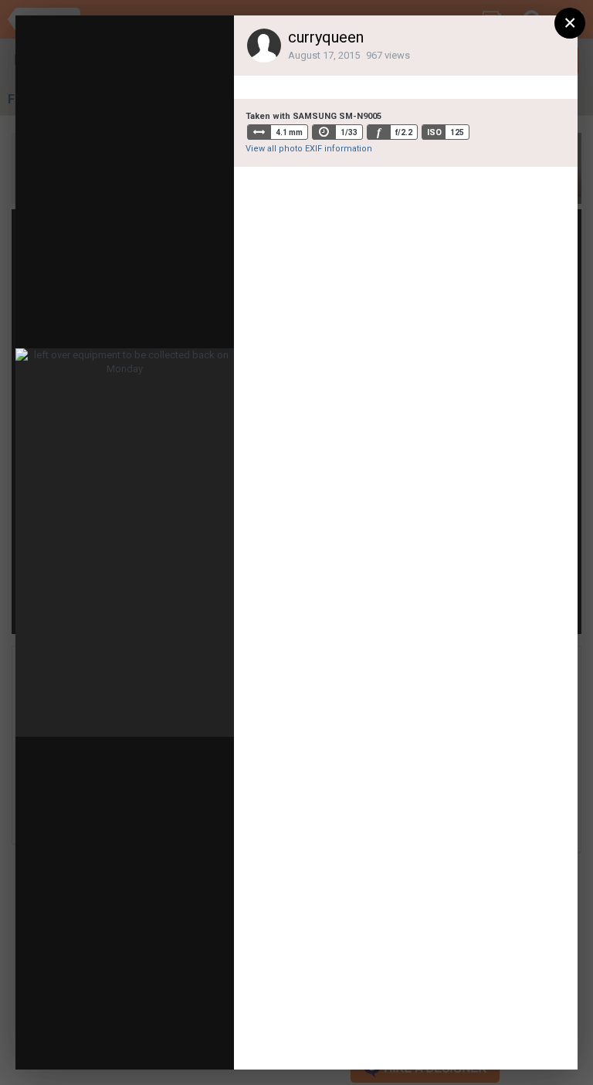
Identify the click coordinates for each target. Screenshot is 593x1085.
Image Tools (95, 1042)
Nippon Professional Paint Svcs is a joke (193, 74)
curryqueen (326, 37)
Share (185, 1042)
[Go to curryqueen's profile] (264, 46)
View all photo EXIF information (309, 149)
